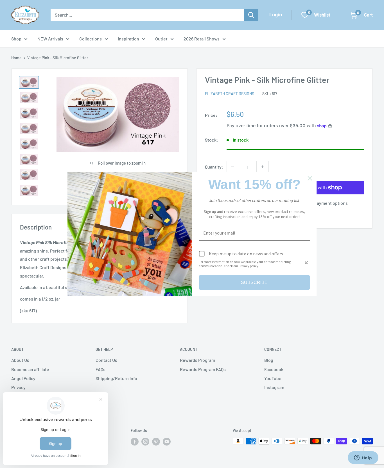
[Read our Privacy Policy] (306, 262)
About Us (20, 360)
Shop (16, 38)
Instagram (274, 387)
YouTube (272, 378)
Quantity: (214, 166)
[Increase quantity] (262, 167)
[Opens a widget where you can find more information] (362, 458)
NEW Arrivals (50, 38)
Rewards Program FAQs (203, 369)
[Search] (251, 15)
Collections (90, 38)
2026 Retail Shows (202, 38)
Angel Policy (23, 378)
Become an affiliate (30, 369)
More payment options (326, 203)
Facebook (273, 369)
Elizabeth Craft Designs (229, 93)
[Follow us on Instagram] (145, 442)
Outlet (161, 38)
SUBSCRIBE (254, 282)
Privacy (18, 387)
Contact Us (106, 360)
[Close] (310, 178)
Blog (268, 360)
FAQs (100, 369)
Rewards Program (197, 360)
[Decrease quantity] (233, 167)
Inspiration (128, 38)
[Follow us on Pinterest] (156, 442)
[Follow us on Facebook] (135, 442)
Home (16, 57)
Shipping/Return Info (116, 378)
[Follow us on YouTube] (167, 442)
